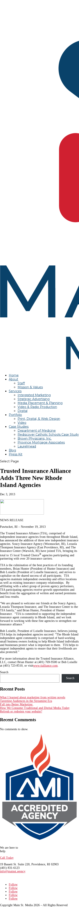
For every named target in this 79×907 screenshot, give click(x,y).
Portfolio (15, 415)
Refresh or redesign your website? (21, 711)
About (13, 379)
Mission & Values (30, 387)
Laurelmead (27, 446)
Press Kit (15, 454)
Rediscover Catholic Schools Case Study (48, 435)
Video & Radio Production (37, 407)
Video (22, 423)
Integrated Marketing (34, 395)
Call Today (7, 857)
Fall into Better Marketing (16, 704)
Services (15, 391)
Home (14, 375)
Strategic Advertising (34, 399)
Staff (21, 383)
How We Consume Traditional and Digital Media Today (35, 708)
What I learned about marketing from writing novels (32, 697)
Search (4, 672)
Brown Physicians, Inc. (35, 438)
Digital (22, 411)
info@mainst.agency (12, 871)
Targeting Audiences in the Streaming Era (26, 701)
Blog (12, 450)
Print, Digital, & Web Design (39, 419)
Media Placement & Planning (40, 403)
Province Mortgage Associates (41, 442)
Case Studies (19, 427)
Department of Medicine (37, 431)
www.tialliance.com (45, 665)
